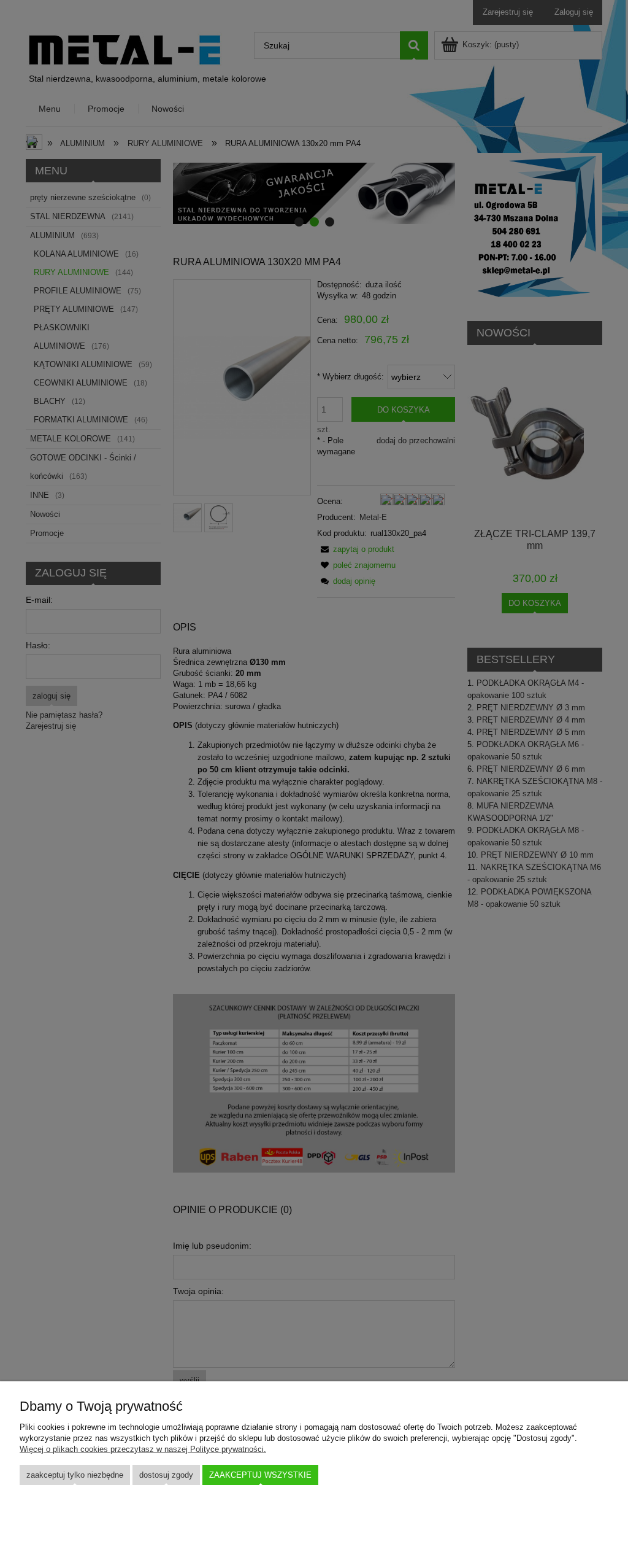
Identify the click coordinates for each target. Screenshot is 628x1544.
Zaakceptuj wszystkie (260, 1475)
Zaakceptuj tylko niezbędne (74, 1475)
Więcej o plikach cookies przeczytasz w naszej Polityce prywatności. (143, 1449)
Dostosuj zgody (166, 1475)
